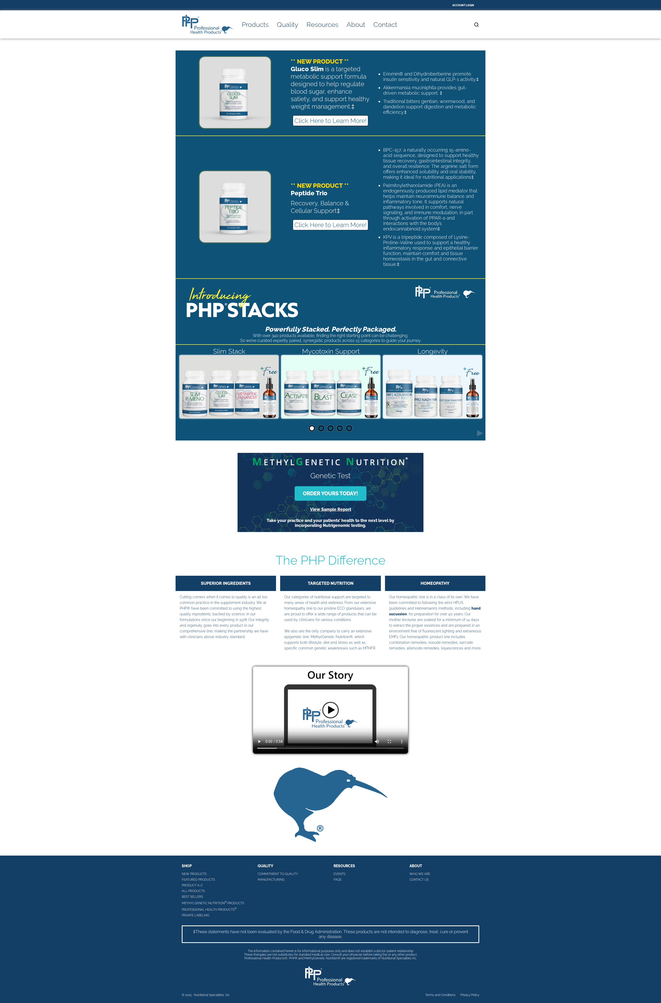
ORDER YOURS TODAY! (330, 493)
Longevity (433, 351)
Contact (385, 24)
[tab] (312, 428)
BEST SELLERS (192, 897)
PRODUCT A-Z (192, 885)
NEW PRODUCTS (194, 874)
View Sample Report (330, 509)
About (356, 24)
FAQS (337, 879)
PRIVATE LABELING (195, 915)
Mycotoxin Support (331, 351)
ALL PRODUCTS (193, 891)
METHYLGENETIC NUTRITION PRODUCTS (213, 903)
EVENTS (339, 874)
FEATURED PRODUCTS (198, 879)
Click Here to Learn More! (330, 120)
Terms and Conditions (440, 995)
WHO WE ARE (420, 874)
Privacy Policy (469, 995)
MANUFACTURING (271, 879)
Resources (322, 24)
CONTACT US (419, 879)
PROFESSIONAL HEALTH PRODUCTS (209, 909)
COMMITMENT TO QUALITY (278, 874)
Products (255, 24)
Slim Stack (229, 351)
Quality (287, 24)
